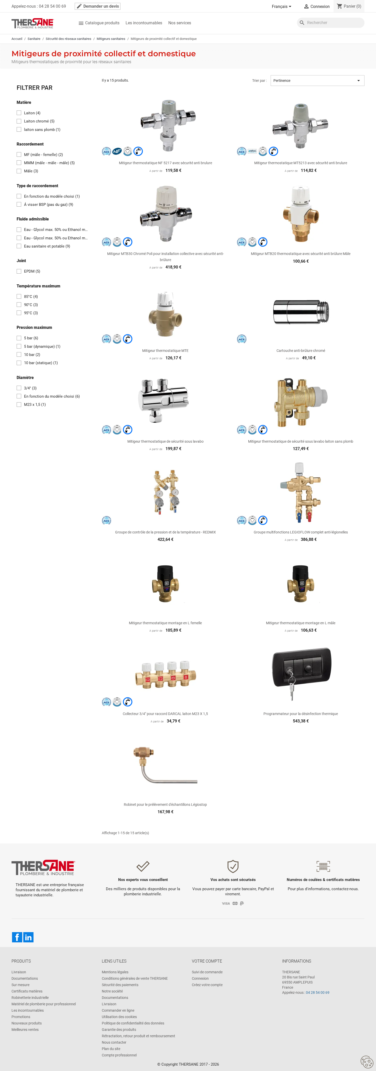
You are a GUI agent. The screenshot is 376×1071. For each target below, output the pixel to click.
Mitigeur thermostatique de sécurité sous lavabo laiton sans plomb (300, 441)
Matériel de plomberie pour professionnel (44, 1004)
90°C (31, 305)
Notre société (112, 991)
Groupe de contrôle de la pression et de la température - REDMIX (165, 532)
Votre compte (207, 961)
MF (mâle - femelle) (43, 154)
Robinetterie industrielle (30, 998)
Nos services (179, 22)
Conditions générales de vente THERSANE (135, 978)
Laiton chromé (39, 121)
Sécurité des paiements (120, 985)
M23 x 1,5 (35, 404)
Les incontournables (144, 22)
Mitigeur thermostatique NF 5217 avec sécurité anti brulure (165, 163)
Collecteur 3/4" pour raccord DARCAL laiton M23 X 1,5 (165, 714)
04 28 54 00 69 (317, 992)
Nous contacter (114, 1042)
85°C (31, 296)
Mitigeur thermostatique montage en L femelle (165, 623)
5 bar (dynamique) (42, 346)
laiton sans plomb (42, 129)
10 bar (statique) (41, 363)
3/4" (30, 388)
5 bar (31, 338)
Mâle (31, 171)
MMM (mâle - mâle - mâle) (49, 163)
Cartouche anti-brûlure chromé (301, 351)
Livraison (19, 972)
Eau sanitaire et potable (47, 246)
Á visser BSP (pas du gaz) (48, 204)
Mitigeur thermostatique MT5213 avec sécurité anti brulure (300, 163)
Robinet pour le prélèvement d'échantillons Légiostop (165, 804)
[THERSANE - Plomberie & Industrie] (33, 22)
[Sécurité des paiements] (233, 903)
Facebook (17, 937)
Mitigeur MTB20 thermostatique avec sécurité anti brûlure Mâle (300, 254)
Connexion (200, 978)
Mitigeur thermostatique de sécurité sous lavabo (165, 441)
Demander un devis (97, 6)
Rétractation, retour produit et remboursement (138, 1036)
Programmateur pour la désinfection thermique (300, 714)
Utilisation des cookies (119, 1017)
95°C (31, 313)
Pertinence (317, 80)
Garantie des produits (119, 1030)
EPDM (32, 271)
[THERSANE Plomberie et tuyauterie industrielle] (43, 867)
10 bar (32, 354)
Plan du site (111, 1049)
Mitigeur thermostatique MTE (165, 351)
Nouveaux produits (27, 1023)
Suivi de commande (207, 972)
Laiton (32, 113)
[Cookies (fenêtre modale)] (367, 1062)
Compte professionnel (119, 1055)
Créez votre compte (207, 985)
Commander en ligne (118, 1010)
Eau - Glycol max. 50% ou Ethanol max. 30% (56, 229)
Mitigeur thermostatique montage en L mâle (300, 623)
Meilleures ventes (25, 1030)
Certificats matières (27, 991)
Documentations (25, 978)
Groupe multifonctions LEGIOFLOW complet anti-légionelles (301, 532)
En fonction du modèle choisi (52, 196)
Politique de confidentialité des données (133, 1023)
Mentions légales (115, 972)
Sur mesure (20, 985)
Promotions (21, 1017)
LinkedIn (28, 937)
